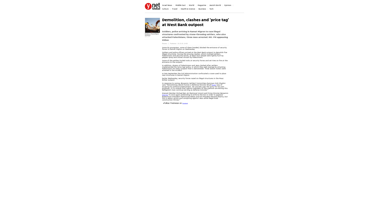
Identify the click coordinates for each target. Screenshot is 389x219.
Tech (211, 9)
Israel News (167, 5)
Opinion (227, 5)
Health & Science (188, 9)
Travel (174, 9)
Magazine (202, 5)
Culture (165, 9)
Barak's (214, 85)
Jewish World (215, 5)
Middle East (180, 5)
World (192, 5)
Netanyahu (165, 95)
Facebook (185, 103)
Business (202, 9)
